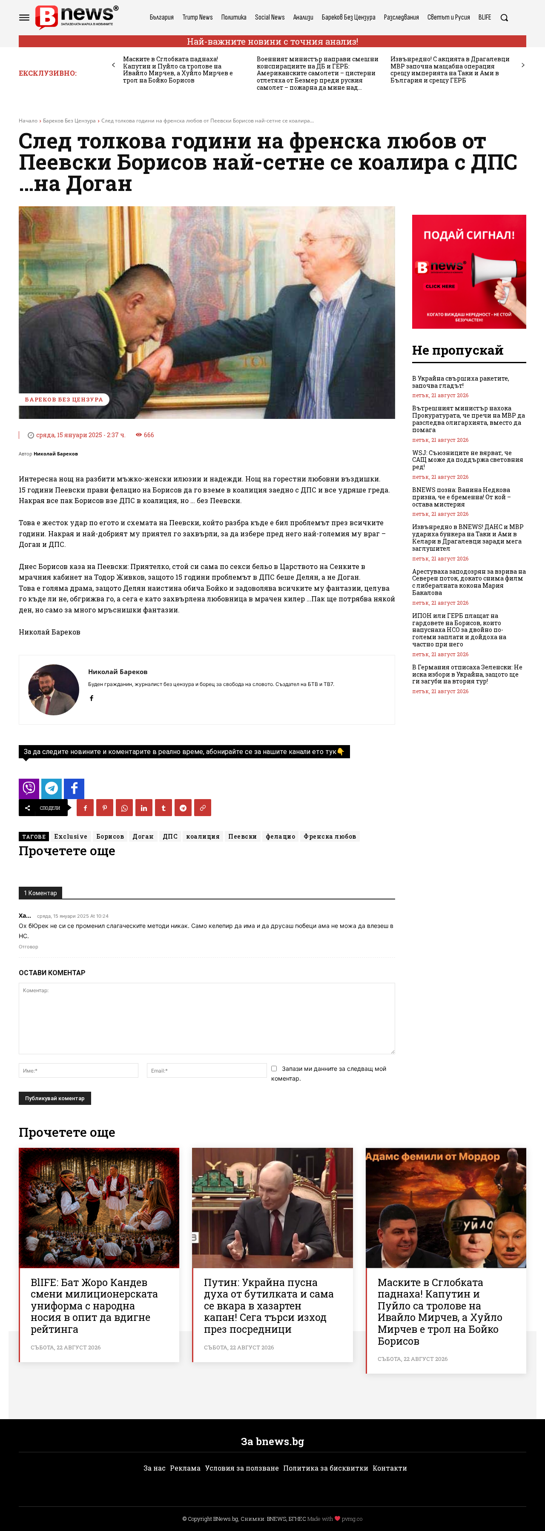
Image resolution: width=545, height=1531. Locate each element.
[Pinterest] (104, 807)
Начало (28, 120)
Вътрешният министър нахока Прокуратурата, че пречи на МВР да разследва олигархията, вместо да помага (468, 418)
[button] (504, 17)
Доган (143, 836)
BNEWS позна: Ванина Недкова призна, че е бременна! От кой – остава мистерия (461, 497)
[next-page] (523, 65)
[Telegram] (183, 807)
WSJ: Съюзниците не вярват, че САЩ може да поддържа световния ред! (467, 460)
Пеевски (242, 836)
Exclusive (71, 836)
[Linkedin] (143, 807)
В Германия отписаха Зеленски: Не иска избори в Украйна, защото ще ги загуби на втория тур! (467, 674)
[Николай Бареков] (53, 689)
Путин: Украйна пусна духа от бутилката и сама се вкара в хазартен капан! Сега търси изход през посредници (269, 1305)
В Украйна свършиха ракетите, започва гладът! (460, 382)
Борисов (110, 836)
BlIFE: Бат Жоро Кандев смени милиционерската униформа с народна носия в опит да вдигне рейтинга (94, 1305)
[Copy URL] (202, 807)
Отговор (28, 947)
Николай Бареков (56, 453)
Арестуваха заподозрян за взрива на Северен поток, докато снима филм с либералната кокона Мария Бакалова (469, 582)
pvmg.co (352, 1518)
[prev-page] (113, 65)
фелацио (280, 836)
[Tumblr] (163, 807)
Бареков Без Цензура (69, 120)
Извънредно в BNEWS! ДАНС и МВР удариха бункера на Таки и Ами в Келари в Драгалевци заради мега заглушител (468, 537)
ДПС (170, 836)
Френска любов (330, 836)
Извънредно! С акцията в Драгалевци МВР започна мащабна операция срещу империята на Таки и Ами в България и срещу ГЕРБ (450, 69)
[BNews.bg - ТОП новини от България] (76, 17)
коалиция (203, 836)
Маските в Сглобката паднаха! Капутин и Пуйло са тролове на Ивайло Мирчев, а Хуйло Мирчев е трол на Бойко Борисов (178, 69)
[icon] (29, 791)
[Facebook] (91, 696)
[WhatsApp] (124, 807)
